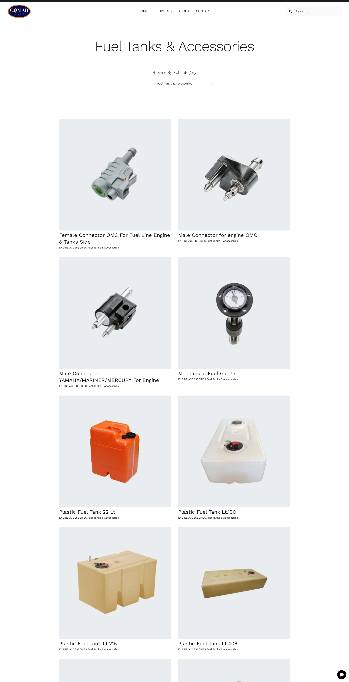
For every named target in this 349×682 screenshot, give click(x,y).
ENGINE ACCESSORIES (73, 247)
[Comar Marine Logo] (19, 5)
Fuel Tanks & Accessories (103, 247)
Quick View (115, 175)
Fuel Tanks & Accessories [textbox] (173, 83)
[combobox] (174, 83)
